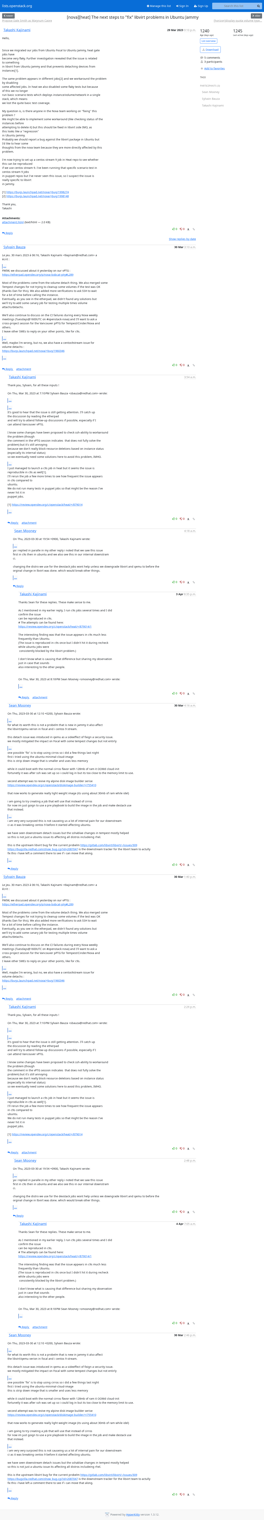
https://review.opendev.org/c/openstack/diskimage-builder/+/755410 (52, 785)
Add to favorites (214, 68)
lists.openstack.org (17, 6)
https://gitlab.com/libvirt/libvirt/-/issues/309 (108, 845)
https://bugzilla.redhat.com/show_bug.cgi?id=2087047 (43, 849)
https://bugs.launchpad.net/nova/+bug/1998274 (37, 192)
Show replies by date (182, 239)
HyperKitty (133, 1514)
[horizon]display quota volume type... (238, 20)
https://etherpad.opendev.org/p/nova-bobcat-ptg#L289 (37, 274)
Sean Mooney (25, 530)
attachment (23, 369)
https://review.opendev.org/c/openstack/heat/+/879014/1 (55, 626)
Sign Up (202, 6)
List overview (209, 41)
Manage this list (160, 6)
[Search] (258, 6)
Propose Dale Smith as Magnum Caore (27, 20)
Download (212, 50)
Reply (9, 233)
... (4, 266)
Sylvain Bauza (14, 247)
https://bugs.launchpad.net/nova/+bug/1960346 (33, 351)
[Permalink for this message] (194, 229)
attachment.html (13, 222)
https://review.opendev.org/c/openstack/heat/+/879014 (47, 504)
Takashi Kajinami (17, 30)
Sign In (184, 6)
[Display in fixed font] (188, 229)
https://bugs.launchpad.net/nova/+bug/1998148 (37, 196)
